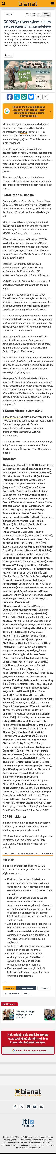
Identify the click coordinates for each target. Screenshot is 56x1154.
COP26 (23, 131)
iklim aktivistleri (12, 993)
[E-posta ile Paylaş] (45, 97)
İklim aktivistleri (11, 416)
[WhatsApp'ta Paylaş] (24, 97)
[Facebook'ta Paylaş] (10, 97)
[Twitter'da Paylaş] (17, 97)
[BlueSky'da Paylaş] (31, 97)
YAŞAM (9, 15)
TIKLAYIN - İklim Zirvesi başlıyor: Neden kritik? (28, 853)
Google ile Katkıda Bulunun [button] (31, 1050)
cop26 (26, 993)
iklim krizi (44, 988)
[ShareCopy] (38, 97)
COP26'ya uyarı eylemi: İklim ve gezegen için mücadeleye (27, 23)
